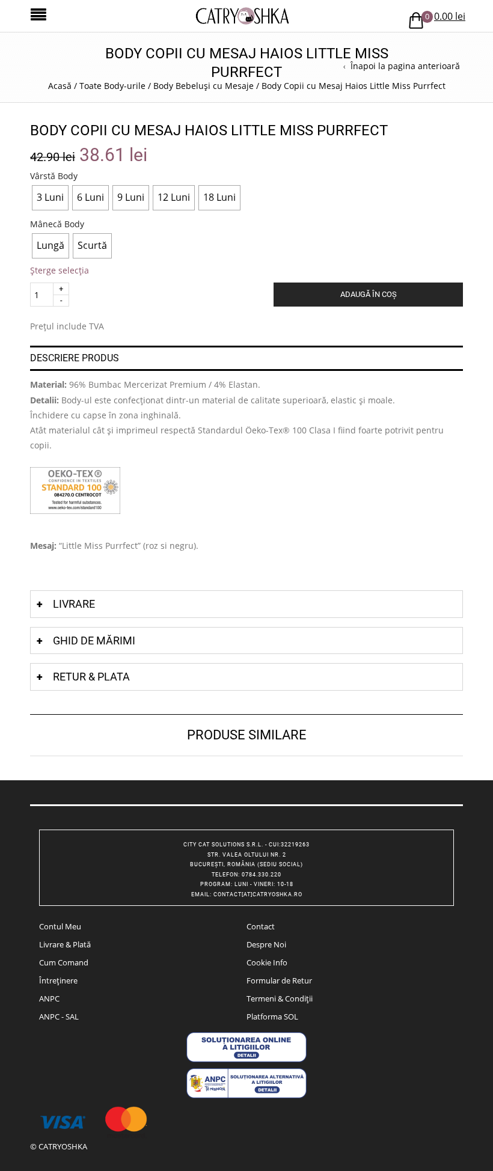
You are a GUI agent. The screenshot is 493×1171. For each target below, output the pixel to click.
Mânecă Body (57, 224)
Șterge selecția (59, 270)
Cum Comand (63, 962)
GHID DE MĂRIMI (94, 640)
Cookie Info (266, 962)
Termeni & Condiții (279, 998)
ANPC (49, 998)
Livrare (74, 604)
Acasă (60, 85)
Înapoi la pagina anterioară (405, 66)
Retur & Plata (91, 676)
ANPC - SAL (59, 1016)
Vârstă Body (54, 176)
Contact (260, 926)
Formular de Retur (279, 980)
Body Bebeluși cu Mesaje (203, 85)
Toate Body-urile (112, 85)
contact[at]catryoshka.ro (257, 894)
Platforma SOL (272, 1016)
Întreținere (58, 980)
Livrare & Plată (65, 944)
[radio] (50, 198)
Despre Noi (266, 944)
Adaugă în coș (368, 294)
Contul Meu (60, 926)
